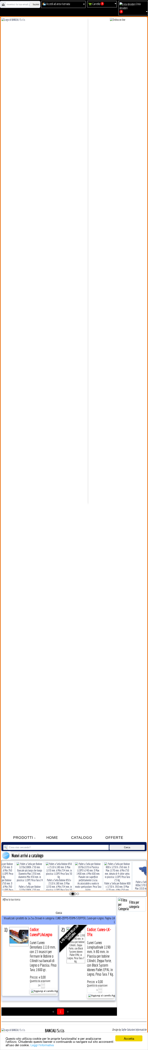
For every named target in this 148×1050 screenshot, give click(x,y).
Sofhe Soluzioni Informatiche (134, 1029)
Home (52, 838)
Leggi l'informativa (42, 1045)
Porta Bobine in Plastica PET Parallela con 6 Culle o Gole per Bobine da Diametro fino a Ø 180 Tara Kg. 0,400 (117, 881)
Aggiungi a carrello (55, 991)
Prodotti (23, 838)
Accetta (129, 1038)
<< (53, 1011)
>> (67, 1011)
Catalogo (81, 838)
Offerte (114, 838)
